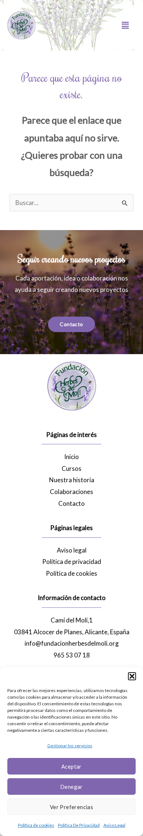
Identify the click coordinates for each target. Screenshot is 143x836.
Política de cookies (36, 825)
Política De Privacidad (79, 825)
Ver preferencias (71, 807)
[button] (132, 676)
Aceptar (71, 766)
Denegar (71, 786)
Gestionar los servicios (69, 745)
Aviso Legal (114, 825)
